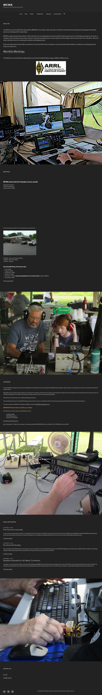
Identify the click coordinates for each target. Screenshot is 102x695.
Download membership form (10, 421)
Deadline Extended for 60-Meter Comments (21, 560)
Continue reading (7, 538)
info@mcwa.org (7, 677)
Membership (40, 14)
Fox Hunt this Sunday (12, 545)
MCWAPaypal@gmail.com (43, 404)
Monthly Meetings (14, 51)
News (26, 14)
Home (20, 14)
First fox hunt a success (13, 530)
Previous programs (8, 281)
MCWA (8, 4)
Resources (48, 14)
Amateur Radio (57, 14)
